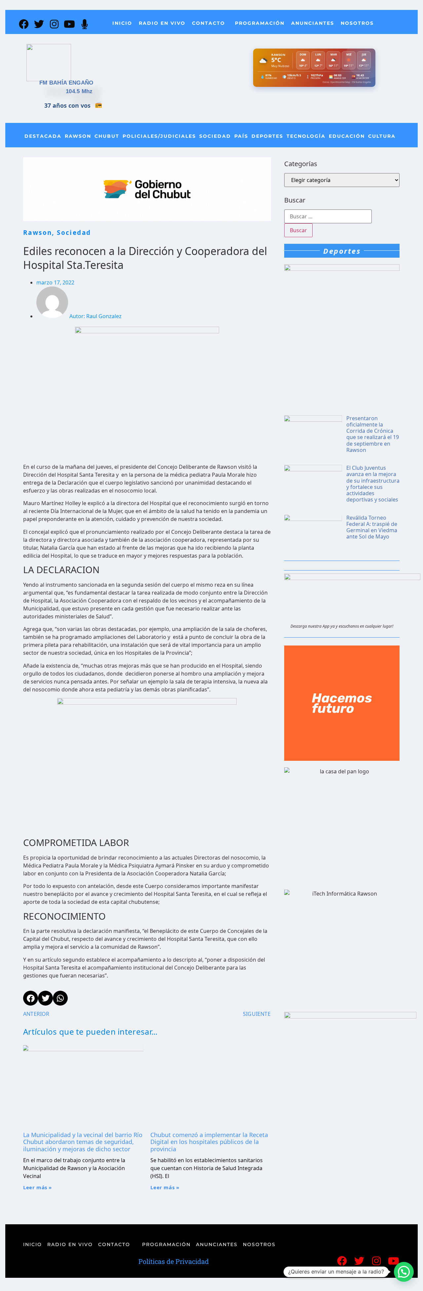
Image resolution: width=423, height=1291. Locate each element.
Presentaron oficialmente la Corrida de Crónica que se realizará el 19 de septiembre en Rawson (372, 434)
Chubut (107, 136)
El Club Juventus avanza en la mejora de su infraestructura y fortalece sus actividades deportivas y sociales (373, 483)
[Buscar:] (328, 216)
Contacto (208, 23)
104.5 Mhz (79, 91)
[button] (404, 1272)
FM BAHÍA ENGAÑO (66, 83)
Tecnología (306, 136)
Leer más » (37, 1187)
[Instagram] (54, 24)
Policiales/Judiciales (159, 136)
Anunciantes (312, 23)
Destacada (42, 136)
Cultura (382, 136)
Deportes (267, 136)
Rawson (78, 136)
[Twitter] (39, 24)
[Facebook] (24, 24)
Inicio (122, 23)
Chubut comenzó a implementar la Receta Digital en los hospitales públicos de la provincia (209, 1142)
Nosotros (357, 23)
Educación (347, 136)
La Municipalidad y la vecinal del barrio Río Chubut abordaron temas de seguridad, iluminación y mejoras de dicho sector (82, 1142)
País (241, 136)
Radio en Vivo (162, 23)
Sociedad (215, 136)
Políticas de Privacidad (173, 1261)
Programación (260, 23)
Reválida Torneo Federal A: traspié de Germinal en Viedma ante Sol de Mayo (371, 527)
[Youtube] (69, 24)
